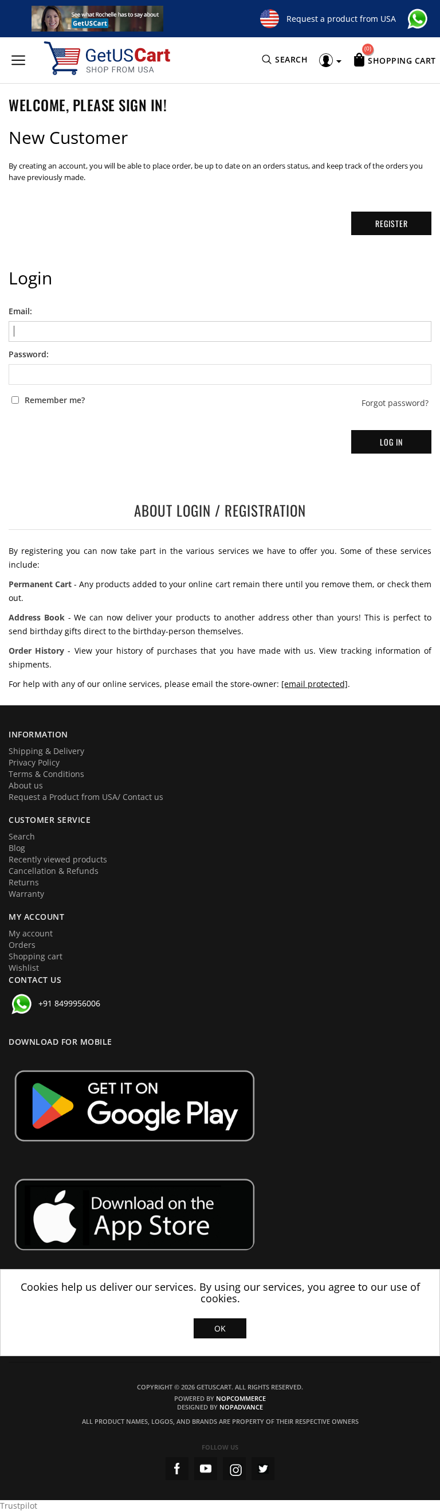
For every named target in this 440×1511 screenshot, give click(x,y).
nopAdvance (241, 1407)
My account (31, 933)
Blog (17, 847)
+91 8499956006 (69, 1003)
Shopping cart (35, 956)
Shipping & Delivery (46, 750)
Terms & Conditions (46, 773)
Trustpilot (18, 1505)
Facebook (177, 1468)
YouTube (205, 1468)
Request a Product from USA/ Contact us (86, 796)
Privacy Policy (34, 762)
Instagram (234, 1468)
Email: (20, 311)
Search (22, 836)
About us (26, 785)
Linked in (263, 1468)
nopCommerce (241, 1398)
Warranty (26, 893)
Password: (29, 354)
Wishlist (24, 967)
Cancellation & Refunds (54, 870)
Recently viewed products (58, 859)
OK (220, 1328)
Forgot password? (395, 403)
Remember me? (55, 400)
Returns (24, 882)
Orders (22, 944)
